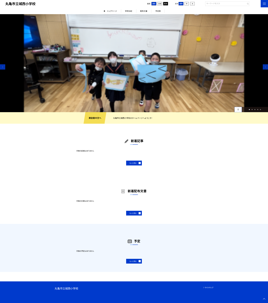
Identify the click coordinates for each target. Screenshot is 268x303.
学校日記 (128, 11)
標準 (181, 4)
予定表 (158, 11)
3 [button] (254, 109)
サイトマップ (209, 287)
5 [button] (260, 109)
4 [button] (257, 109)
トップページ (112, 11)
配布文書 (143, 11)
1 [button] (249, 109)
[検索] (247, 3)
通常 (153, 4)
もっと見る (133, 163)
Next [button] (265, 67)
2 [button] (252, 109)
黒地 (165, 4)
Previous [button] (2, 67)
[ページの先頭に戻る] (264, 299)
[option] (134, 63)
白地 (159, 4)
